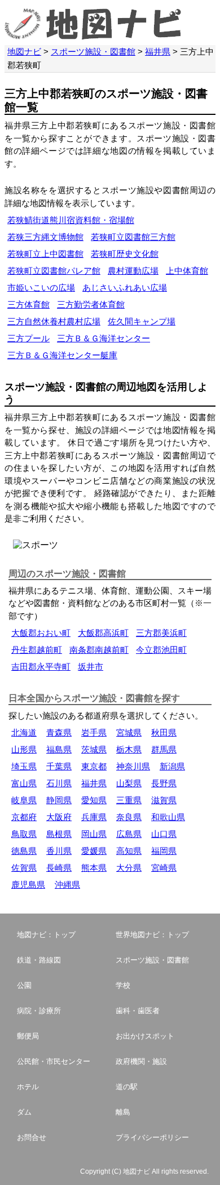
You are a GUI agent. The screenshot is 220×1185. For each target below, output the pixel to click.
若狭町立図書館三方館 (133, 237)
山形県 (24, 749)
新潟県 (172, 766)
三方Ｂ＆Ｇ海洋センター (103, 338)
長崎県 (59, 867)
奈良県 (129, 817)
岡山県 (94, 834)
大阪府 (59, 817)
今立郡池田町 (161, 649)
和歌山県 (168, 817)
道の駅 (127, 1086)
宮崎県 (164, 867)
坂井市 (90, 666)
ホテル (28, 1086)
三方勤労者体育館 (91, 304)
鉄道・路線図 (39, 960)
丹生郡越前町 (36, 649)
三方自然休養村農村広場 (53, 321)
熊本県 (94, 867)
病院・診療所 (39, 1010)
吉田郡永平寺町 (41, 666)
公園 (24, 985)
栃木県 (129, 749)
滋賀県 (164, 800)
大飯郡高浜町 (103, 633)
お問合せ (31, 1137)
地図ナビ (24, 51)
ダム (24, 1112)
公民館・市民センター (53, 1061)
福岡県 (164, 851)
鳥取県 (24, 834)
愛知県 (94, 800)
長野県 (164, 783)
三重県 (129, 800)
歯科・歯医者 (138, 1010)
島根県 (59, 834)
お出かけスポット (145, 1036)
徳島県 (24, 851)
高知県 (129, 851)
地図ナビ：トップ (46, 934)
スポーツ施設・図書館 (93, 51)
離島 (123, 1112)
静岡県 (59, 800)
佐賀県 (24, 867)
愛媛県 (94, 851)
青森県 (59, 732)
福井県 (157, 51)
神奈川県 (133, 766)
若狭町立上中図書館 (45, 254)
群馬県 (164, 749)
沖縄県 (67, 884)
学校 (123, 985)
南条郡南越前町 (99, 649)
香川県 (59, 851)
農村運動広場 (133, 270)
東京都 (94, 766)
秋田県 (164, 732)
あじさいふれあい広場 (124, 287)
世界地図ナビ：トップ (152, 934)
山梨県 (129, 783)
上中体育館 (187, 270)
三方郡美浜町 (161, 633)
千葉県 (59, 766)
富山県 (24, 783)
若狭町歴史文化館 (125, 254)
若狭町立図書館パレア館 (53, 270)
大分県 (129, 867)
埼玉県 (24, 766)
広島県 (129, 834)
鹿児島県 (28, 884)
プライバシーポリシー (152, 1137)
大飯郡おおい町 (41, 633)
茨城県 (94, 749)
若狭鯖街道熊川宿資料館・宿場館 (70, 220)
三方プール (28, 338)
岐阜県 (24, 800)
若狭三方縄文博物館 (45, 237)
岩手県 (94, 732)
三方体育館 (28, 304)
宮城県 (129, 732)
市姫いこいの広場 (41, 287)
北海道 (24, 732)
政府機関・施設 (141, 1061)
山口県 (164, 834)
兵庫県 (94, 817)
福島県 (59, 749)
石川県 (59, 783)
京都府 (24, 817)
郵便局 (28, 1036)
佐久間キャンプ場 (141, 321)
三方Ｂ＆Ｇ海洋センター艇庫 (62, 355)
